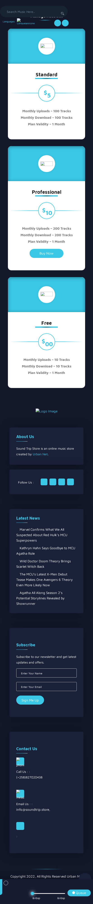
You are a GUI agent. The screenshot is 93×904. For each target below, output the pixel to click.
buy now (46, 253)
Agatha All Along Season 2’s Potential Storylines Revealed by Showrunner (40, 598)
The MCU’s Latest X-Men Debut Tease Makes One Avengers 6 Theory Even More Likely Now (44, 579)
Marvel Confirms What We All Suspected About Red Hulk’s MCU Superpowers (41, 535)
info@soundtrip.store (32, 809)
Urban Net (40, 454)
